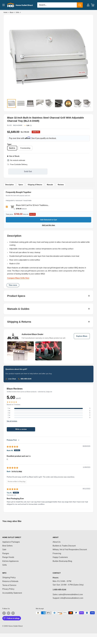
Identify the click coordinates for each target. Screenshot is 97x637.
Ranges (5, 553)
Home (5, 12)
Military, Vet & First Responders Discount (70, 550)
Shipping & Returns (35, 185)
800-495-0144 (26, 379)
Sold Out (28, 171)
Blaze (11, 12)
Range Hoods (8, 557)
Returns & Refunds (10, 581)
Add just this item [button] (48, 225)
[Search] (80, 5)
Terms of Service (9, 585)
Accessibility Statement (12, 593)
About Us (56, 542)
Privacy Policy (8, 589)
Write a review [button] (21, 429)
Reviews (61, 185)
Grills (17, 12)
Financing (57, 553)
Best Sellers (7, 546)
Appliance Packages (11, 542)
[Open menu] (3, 5)
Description (9, 185)
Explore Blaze (81, 336)
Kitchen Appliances (10, 561)
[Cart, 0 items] (92, 5)
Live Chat (12, 379)
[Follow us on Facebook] (4, 613)
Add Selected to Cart (48, 220)
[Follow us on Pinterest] (13, 613)
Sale (4, 550)
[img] (12, 447)
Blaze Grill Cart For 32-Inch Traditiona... (32, 205)
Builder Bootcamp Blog (62, 561)
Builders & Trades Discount (64, 546)
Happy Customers (60, 557)
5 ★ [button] (9, 408)
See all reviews (12, 421)
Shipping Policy (9, 578)
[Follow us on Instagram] (8, 613)
